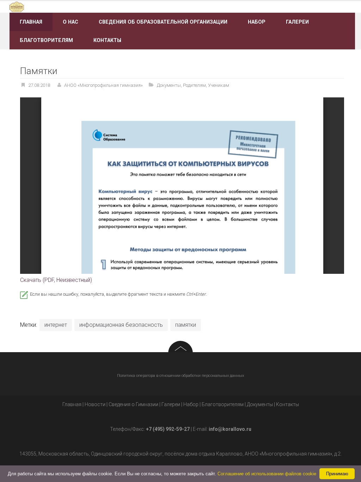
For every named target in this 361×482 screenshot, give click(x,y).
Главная (31, 22)
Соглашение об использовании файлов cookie (267, 473)
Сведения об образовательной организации (163, 22)
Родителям (194, 85)
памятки (185, 324)
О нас (70, 22)
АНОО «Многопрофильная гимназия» (103, 85)
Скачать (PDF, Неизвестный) (56, 280)
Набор (256, 22)
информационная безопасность (121, 324)
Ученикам (218, 85)
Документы (169, 85)
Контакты (107, 40)
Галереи (297, 22)
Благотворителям (46, 40)
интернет (55, 324)
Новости (95, 404)
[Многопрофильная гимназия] (64, 6)
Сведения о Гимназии (133, 404)
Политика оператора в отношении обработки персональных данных (180, 375)
